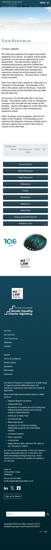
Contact (7, 346)
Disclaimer (8, 366)
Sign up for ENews (12, 496)
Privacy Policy (10, 363)
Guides (25, 191)
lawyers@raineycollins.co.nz (21, 481)
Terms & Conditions (12, 359)
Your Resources (11, 338)
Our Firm (7, 331)
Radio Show (25, 210)
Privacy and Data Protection (25, 217)
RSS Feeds (8, 370)
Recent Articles (25, 164)
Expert (18, 526)
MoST (37, 526)
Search (7, 355)
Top (45, 532)
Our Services (9, 335)
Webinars (8, 342)
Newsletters (25, 197)
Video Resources (25, 177)
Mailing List (25, 204)
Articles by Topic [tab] (25, 223)
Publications (26, 184)
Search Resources (25, 171)
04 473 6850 (15, 478)
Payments (8, 374)
